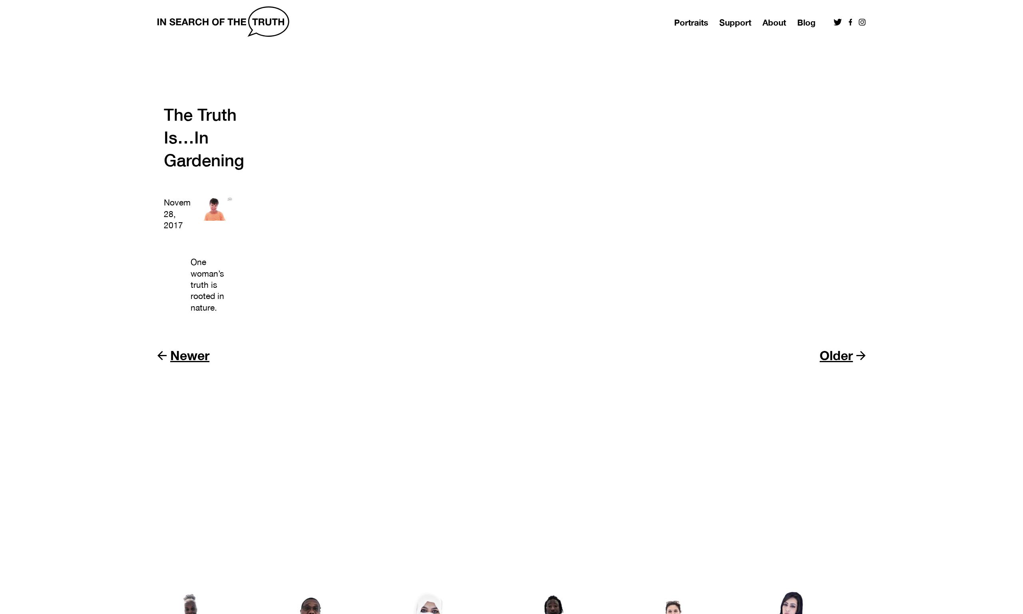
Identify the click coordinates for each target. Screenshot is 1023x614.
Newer (189, 355)
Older (836, 355)
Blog (806, 23)
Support (735, 23)
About (774, 23)
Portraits (691, 23)
